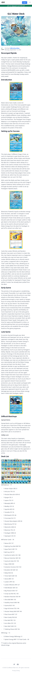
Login (24, 2)
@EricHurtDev (14, 48)
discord (14, 6)
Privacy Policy (16, 670)
